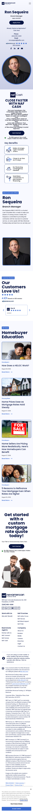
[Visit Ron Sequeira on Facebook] (11, 48)
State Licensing (19, 783)
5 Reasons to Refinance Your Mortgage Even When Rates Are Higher (16, 491)
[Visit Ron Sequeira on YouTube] (22, 48)
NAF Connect (6, 635)
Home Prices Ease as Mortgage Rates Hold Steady (13, 404)
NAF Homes (5, 638)
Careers (20, 638)
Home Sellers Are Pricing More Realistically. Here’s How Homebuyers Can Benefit (15, 448)
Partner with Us (6, 633)
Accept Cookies (16, 808)
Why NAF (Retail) (7, 616)
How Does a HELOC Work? (15, 365)
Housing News (6, 398)
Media (19, 636)
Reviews (20, 633)
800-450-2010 (13, 660)
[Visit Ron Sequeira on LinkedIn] (15, 48)
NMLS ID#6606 (10, 783)
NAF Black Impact (23, 621)
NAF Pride (20, 624)
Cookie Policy (23, 800)
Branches (21, 641)
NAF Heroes (21, 619)
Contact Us (21, 646)
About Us (20, 631)
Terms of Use (18, 785)
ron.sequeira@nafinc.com (16, 40)
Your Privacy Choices (17, 804)
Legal (19, 644)
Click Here (16, 30)
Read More (6, 372)
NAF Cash (5, 640)
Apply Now (16, 23)
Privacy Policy (9, 785)
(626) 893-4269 (16, 36)
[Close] (31, 789)
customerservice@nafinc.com (20, 683)
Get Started (16, 133)
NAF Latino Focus (23, 616)
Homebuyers (5, 362)
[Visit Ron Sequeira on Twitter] (18, 48)
